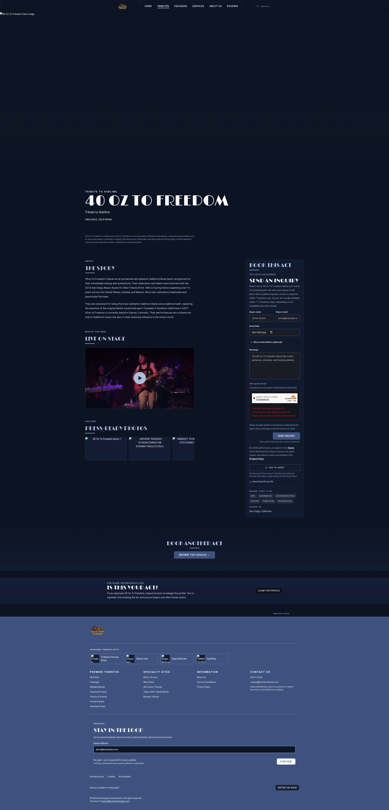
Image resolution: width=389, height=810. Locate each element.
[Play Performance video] (139, 378)
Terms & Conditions (206, 682)
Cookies (111, 776)
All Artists (94, 677)
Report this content (281, 614)
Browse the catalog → (194, 554)
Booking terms (97, 776)
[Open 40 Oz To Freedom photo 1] (106, 448)
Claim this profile (269, 590)
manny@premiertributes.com (264, 682)
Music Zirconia (150, 677)
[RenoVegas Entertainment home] (122, 6)
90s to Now (148, 682)
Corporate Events (98, 692)
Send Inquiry (286, 435)
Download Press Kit (262, 481)
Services (198, 6)
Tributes (163, 6)
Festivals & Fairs (97, 706)
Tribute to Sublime (101, 191)
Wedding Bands (97, 687)
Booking (232, 6)
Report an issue (287, 787)
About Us (215, 6)
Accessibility (125, 776)
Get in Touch (256, 677)
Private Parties (97, 701)
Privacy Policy (256, 459)
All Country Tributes (152, 687)
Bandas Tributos (151, 696)
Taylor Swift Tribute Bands (156, 692)
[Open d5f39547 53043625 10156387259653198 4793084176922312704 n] (149, 448)
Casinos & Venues (98, 696)
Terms (290, 448)
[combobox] (263, 6)
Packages (180, 6)
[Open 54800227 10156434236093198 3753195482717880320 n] (193, 448)
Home (148, 6)
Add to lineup (276, 467)
